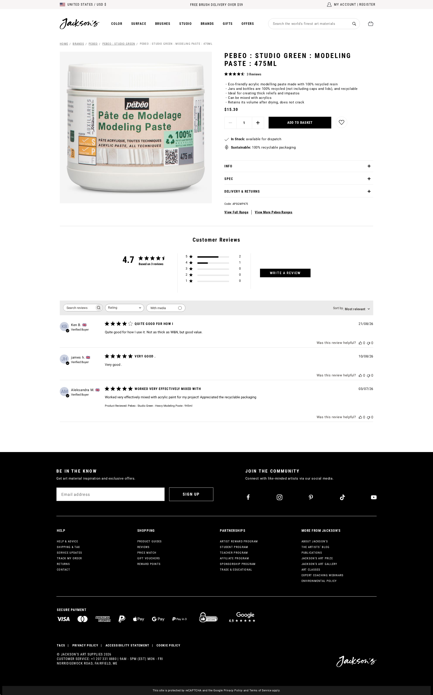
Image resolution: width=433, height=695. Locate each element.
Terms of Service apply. (264, 690)
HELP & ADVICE (67, 541)
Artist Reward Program (239, 541)
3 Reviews (254, 74)
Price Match (147, 552)
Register (367, 4)
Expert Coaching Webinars (323, 575)
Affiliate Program (234, 558)
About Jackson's (315, 541)
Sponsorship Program (238, 564)
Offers (248, 24)
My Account (345, 4)
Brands (207, 24)
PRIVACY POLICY (85, 645)
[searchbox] (78, 307)
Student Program (234, 547)
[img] (226, 74)
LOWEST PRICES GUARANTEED (216, 5)
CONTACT (63, 569)
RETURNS (63, 564)
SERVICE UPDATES (69, 552)
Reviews (143, 547)
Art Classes (311, 569)
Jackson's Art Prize (317, 558)
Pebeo (93, 43)
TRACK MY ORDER (69, 558)
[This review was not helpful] (368, 343)
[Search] (354, 23)
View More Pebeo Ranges (274, 212)
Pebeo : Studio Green (118, 43)
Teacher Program (234, 552)
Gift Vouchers (148, 558)
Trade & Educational (236, 569)
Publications (312, 552)
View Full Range (236, 212)
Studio (185, 24)
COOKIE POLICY (168, 645)
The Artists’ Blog (316, 547)
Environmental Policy (319, 581)
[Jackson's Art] (80, 23)
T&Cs (61, 645)
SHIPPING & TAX (68, 547)
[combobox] (308, 24)
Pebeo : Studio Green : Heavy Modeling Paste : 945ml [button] (160, 405)
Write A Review (285, 273)
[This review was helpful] (360, 343)
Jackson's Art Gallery (319, 564)
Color (116, 24)
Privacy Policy (233, 690)
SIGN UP (191, 494)
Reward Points (149, 564)
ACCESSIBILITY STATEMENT (128, 645)
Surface (138, 24)
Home (64, 43)
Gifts (228, 24)
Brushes (162, 24)
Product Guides (149, 541)
